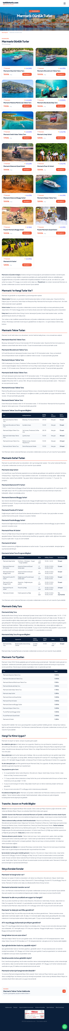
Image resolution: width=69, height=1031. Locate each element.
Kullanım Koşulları (40, 1007)
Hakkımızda (8, 1007)
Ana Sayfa (5, 32)
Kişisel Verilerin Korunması (26, 1007)
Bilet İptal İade (60, 1007)
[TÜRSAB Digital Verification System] (34, 1018)
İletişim (15, 1007)
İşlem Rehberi (50, 1007)
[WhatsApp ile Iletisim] (64, 1026)
